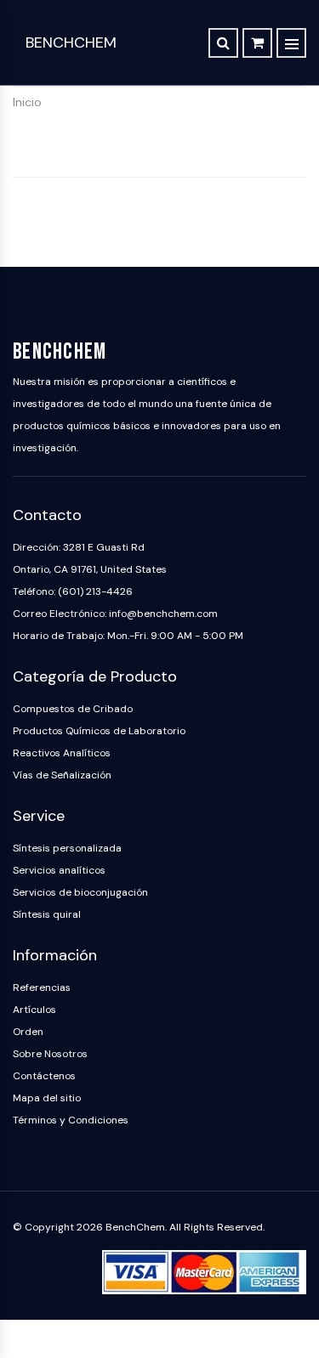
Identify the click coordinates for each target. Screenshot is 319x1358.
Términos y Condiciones (70, 1120)
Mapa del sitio (47, 1098)
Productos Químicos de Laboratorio (99, 731)
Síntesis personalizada (67, 848)
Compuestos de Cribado (73, 709)
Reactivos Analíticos (62, 753)
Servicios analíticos (59, 870)
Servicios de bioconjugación (80, 892)
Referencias (42, 987)
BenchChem (71, 42)
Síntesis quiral (47, 914)
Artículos (34, 1009)
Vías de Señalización (62, 775)
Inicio (27, 102)
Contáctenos (44, 1076)
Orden (28, 1031)
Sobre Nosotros (50, 1054)
